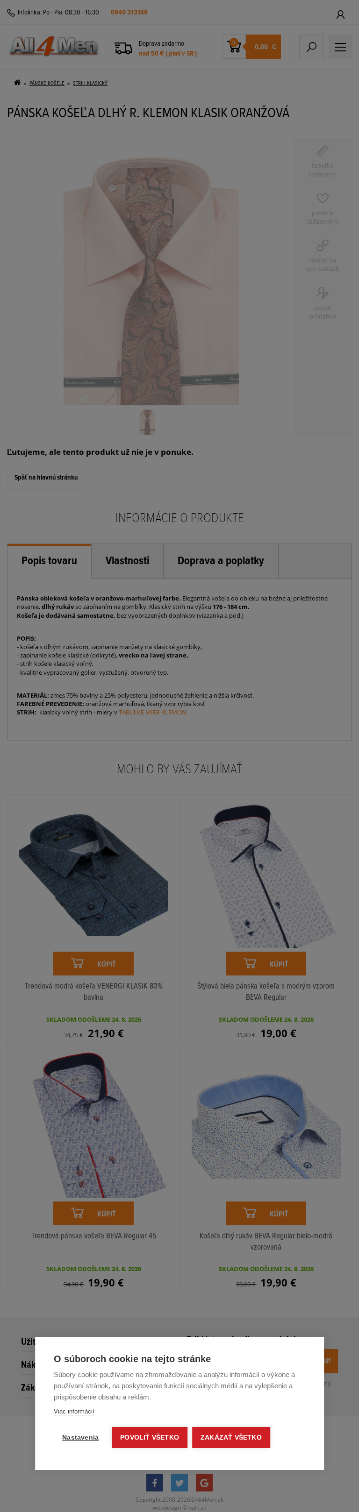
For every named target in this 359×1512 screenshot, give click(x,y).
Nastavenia (80, 1437)
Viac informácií (74, 1411)
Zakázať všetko (231, 1437)
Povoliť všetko (149, 1437)
